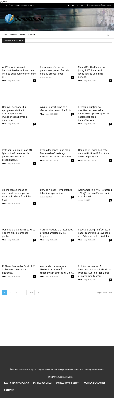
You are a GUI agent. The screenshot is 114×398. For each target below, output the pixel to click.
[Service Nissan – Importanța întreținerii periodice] (57, 177)
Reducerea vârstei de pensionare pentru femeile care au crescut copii (54, 70)
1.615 (30, 292)
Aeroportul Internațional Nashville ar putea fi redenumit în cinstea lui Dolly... (57, 269)
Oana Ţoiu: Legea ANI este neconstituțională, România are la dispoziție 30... (93, 153)
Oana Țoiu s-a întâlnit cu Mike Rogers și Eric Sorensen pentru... (18, 233)
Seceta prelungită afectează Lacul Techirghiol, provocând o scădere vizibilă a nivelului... (94, 233)
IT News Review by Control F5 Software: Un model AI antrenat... (18, 269)
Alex (4, 80)
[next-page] (38, 292)
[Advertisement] (57, 324)
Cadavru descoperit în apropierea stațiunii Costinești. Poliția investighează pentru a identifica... (14, 113)
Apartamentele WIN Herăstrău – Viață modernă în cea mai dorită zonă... (95, 193)
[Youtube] (82, 5)
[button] (108, 34)
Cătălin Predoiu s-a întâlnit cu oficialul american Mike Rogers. (56, 233)
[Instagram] (73, 5)
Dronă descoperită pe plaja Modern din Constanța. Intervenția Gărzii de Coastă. (56, 153)
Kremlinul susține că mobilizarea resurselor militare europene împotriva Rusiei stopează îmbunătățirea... (93, 113)
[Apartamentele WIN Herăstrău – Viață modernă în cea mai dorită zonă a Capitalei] (95, 177)
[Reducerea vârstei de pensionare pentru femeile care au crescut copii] (57, 55)
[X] (78, 5)
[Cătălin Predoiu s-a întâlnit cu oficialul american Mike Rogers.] (57, 217)
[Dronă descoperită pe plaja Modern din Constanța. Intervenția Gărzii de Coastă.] (57, 138)
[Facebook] (68, 5)
